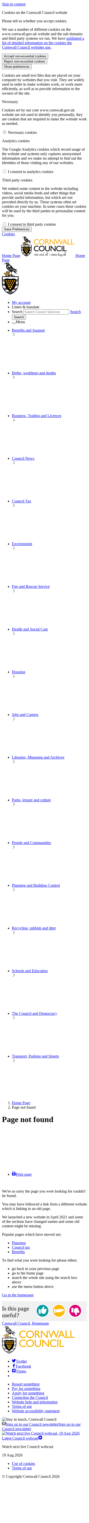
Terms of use (22, 1406)
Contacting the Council (30, 1397)
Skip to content (13, 4)
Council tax (21, 1247)
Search (17, 312)
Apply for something (28, 1393)
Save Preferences (17, 229)
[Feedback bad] (75, 1311)
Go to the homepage (18, 1295)
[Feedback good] (42, 1311)
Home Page (21, 1103)
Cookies (8, 234)
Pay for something (26, 1388)
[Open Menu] (14, 323)
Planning (19, 1243)
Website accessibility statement (36, 1411)
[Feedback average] (59, 1311)
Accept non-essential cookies (25, 56)
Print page (24, 1174)
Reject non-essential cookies (24, 61)
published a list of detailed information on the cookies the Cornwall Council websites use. (43, 42)
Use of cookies (23, 1463)
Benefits (18, 1252)
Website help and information (35, 1402)
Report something (26, 1384)
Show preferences (17, 67)
